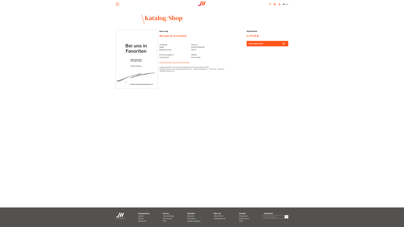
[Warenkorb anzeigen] (275, 4)
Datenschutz (244, 218)
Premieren (191, 218)
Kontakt (242, 213)
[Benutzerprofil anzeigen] (279, 4)
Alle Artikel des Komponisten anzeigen (174, 62)
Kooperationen (220, 218)
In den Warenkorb (255, 43)
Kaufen (141, 218)
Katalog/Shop (164, 18)
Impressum (243, 216)
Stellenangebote (193, 221)
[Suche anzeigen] (270, 4)
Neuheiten (142, 221)
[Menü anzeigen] (117, 4)
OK (286, 217)
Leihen (141, 216)
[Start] (120, 218)
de (284, 4)
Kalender (190, 216)
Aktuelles (191, 213)
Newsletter (268, 213)
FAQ (164, 221)
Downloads (167, 218)
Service (166, 213)
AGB (241, 221)
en (287, 4)
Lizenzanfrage (168, 216)
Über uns (217, 213)
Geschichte (218, 216)
